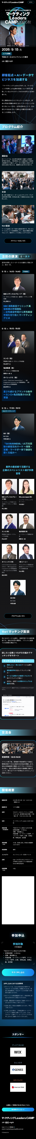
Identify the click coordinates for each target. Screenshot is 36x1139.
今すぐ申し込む (18, 972)
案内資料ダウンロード (18, 1109)
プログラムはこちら (18, 616)
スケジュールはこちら (18, 241)
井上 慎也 (4, 508)
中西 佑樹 (13, 603)
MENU (31, 2)
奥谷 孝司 (4, 575)
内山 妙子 (4, 539)
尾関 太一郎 (22, 539)
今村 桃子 (21, 504)
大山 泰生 (21, 571)
